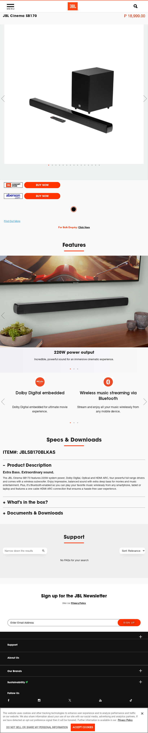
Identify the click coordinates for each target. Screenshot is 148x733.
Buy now (42, 184)
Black (73, 209)
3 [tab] (77, 369)
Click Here (84, 227)
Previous (3, 98)
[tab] (49, 165)
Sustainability (16, 682)
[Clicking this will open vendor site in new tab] (13, 185)
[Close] (142, 713)
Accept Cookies (83, 727)
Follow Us (13, 693)
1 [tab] (70, 369)
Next (145, 98)
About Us (13, 658)
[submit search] (44, 551)
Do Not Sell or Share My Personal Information (37, 727)
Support (12, 645)
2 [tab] (74, 369)
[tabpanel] (74, 94)
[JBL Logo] (73, 6)
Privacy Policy (125, 720)
